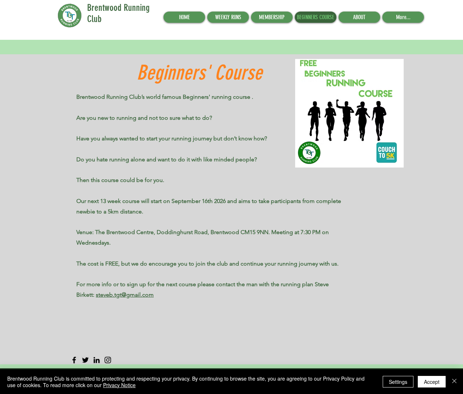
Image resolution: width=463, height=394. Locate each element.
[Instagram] (107, 360)
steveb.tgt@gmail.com (125, 294)
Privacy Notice (119, 385)
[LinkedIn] (96, 360)
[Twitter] (85, 360)
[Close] (454, 381)
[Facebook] (74, 360)
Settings (398, 381)
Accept (431, 381)
